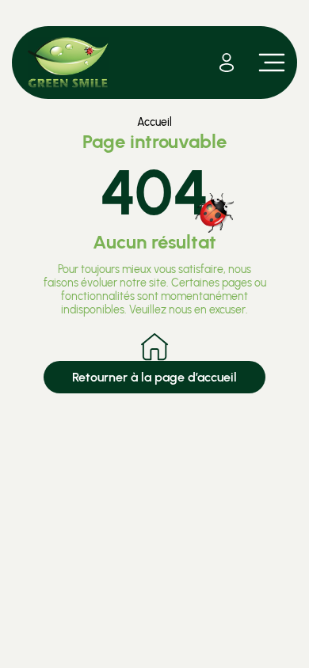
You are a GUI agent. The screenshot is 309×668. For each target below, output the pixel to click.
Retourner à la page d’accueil (154, 377)
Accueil (154, 122)
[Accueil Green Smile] (68, 62)
